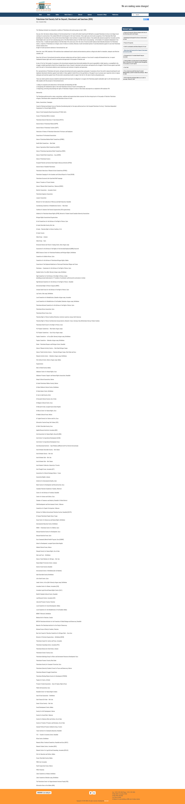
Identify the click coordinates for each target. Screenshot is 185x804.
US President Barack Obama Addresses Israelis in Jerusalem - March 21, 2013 (134, 78)
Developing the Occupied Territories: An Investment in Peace (135, 38)
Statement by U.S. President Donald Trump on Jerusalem (133, 56)
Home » (37, 22)
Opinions (90, 14)
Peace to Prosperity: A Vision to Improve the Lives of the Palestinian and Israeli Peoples (135, 33)
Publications (115, 14)
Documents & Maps (102, 14)
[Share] (148, 19)
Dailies (57, 14)
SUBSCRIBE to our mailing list (44, 793)
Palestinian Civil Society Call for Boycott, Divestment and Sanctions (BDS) (135, 51)
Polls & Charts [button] (68, 14)
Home (40, 14)
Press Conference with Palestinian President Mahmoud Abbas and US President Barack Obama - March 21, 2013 (135, 72)
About (48, 14)
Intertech (106, 801)
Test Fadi (126, 67)
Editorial (80, 14)
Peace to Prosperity (128, 43)
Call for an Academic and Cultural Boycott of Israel (135, 46)
